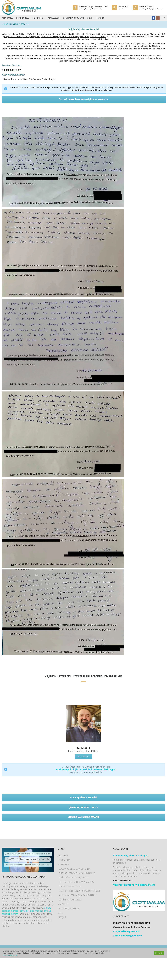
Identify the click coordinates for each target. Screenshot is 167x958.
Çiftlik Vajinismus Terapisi (83, 807)
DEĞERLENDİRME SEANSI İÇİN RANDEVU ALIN (85, 99)
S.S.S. (89, 18)
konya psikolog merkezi (31, 910)
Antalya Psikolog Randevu (127, 935)
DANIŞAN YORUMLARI (73, 18)
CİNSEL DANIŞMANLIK (70, 886)
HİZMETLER (37, 18)
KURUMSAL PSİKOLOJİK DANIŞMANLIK (78, 895)
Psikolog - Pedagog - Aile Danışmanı (152, 9)
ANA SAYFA (7, 18)
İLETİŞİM (100, 18)
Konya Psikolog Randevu (126, 931)
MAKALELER (53, 18)
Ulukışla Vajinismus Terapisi (84, 817)
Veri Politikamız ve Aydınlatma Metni (134, 884)
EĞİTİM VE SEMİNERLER (70, 899)
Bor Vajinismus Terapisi (83, 797)
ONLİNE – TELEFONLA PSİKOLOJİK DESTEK (79, 890)
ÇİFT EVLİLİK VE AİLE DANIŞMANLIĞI (76, 882)
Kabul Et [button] (158, 953)
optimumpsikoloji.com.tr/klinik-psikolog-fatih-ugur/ (86, 769)
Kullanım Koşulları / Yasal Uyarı (130, 855)
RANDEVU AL (83, 757)
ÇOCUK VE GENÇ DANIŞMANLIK (74, 868)
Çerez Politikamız (10, 955)
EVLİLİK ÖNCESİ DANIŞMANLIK (74, 877)
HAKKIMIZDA (22, 18)
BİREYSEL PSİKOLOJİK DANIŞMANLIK (77, 873)
